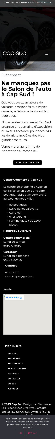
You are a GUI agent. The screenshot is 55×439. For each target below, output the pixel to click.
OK (20, 432)
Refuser (32, 432)
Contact (13, 388)
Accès (12, 383)
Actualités (14, 378)
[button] (46, 53)
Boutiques (14, 358)
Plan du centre (17, 368)
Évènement (11, 75)
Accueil (12, 353)
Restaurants (15, 363)
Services (13, 373)
